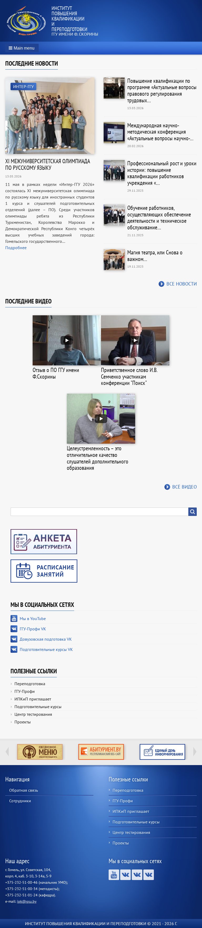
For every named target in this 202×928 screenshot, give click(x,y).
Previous (7, 752)
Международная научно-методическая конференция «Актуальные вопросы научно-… (160, 132)
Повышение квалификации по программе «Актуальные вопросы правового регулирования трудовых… (161, 90)
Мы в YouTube (33, 618)
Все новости (181, 284)
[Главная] (28, 20)
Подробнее (16, 247)
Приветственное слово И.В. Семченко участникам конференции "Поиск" (129, 376)
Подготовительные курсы (38, 706)
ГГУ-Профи (24, 691)
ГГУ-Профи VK (33, 628)
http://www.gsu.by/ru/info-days (162, 752)
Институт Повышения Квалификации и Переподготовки (69, 19)
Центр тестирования (33, 714)
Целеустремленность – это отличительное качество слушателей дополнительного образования (97, 457)
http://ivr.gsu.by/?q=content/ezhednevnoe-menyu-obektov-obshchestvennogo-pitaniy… (40, 752)
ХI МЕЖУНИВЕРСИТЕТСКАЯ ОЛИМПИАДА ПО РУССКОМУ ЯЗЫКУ (47, 164)
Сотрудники (20, 800)
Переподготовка (29, 683)
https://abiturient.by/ (101, 752)
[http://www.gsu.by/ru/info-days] (162, 752)
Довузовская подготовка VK (46, 639)
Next (195, 752)
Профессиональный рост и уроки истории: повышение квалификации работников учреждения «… (161, 173)
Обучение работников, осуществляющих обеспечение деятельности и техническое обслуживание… (159, 217)
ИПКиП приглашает (32, 699)
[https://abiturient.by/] (101, 752)
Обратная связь (23, 790)
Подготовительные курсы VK (46, 649)
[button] (22, 48)
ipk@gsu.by (27, 901)
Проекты (22, 721)
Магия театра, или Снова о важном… (155, 256)
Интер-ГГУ (23, 86)
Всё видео (184, 487)
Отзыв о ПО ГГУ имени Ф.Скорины (56, 373)
